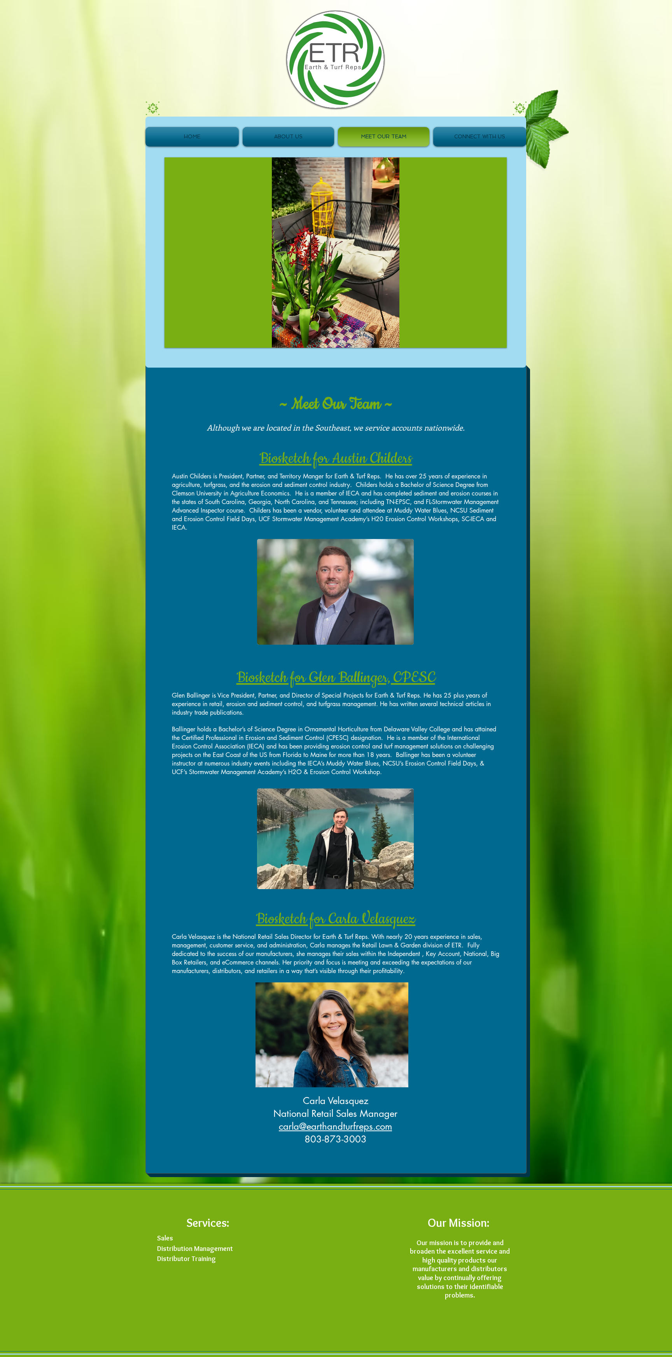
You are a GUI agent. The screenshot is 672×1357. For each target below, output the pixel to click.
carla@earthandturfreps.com (335, 1126)
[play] (495, 336)
